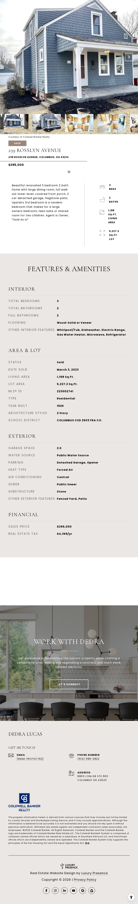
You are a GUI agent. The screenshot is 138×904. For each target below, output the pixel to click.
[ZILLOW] (91, 890)
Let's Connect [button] (69, 684)
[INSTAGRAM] (55, 890)
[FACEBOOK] (46, 890)
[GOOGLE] (82, 890)
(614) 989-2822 (88, 758)
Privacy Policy (85, 880)
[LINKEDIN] (64, 890)
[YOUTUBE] (73, 890)
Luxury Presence (94, 873)
